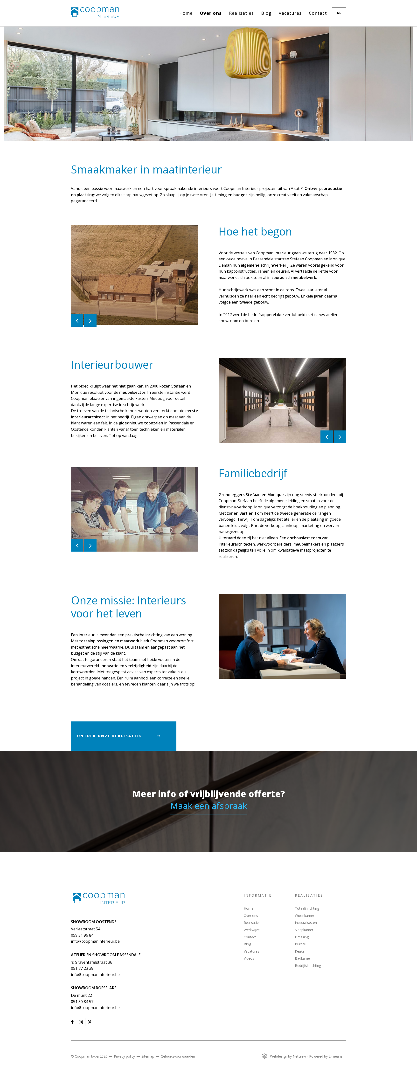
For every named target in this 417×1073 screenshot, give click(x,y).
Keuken (300, 951)
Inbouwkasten (306, 922)
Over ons (211, 13)
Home (186, 13)
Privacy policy (124, 1056)
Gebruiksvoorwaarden (178, 1056)
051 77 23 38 (82, 968)
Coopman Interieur (98, 898)
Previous (211, 636)
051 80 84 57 (82, 1001)
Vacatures (290, 13)
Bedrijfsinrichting (308, 965)
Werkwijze (252, 930)
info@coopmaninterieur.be (95, 941)
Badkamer (303, 958)
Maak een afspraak (208, 806)
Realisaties (241, 13)
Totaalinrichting (307, 908)
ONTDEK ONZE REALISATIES (109, 736)
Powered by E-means (325, 1056)
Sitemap (147, 1056)
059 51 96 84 (82, 935)
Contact (318, 13)
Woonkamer (304, 915)
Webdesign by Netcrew (288, 1056)
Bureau (300, 944)
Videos (249, 958)
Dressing (302, 937)
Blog (266, 13)
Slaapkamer (304, 930)
